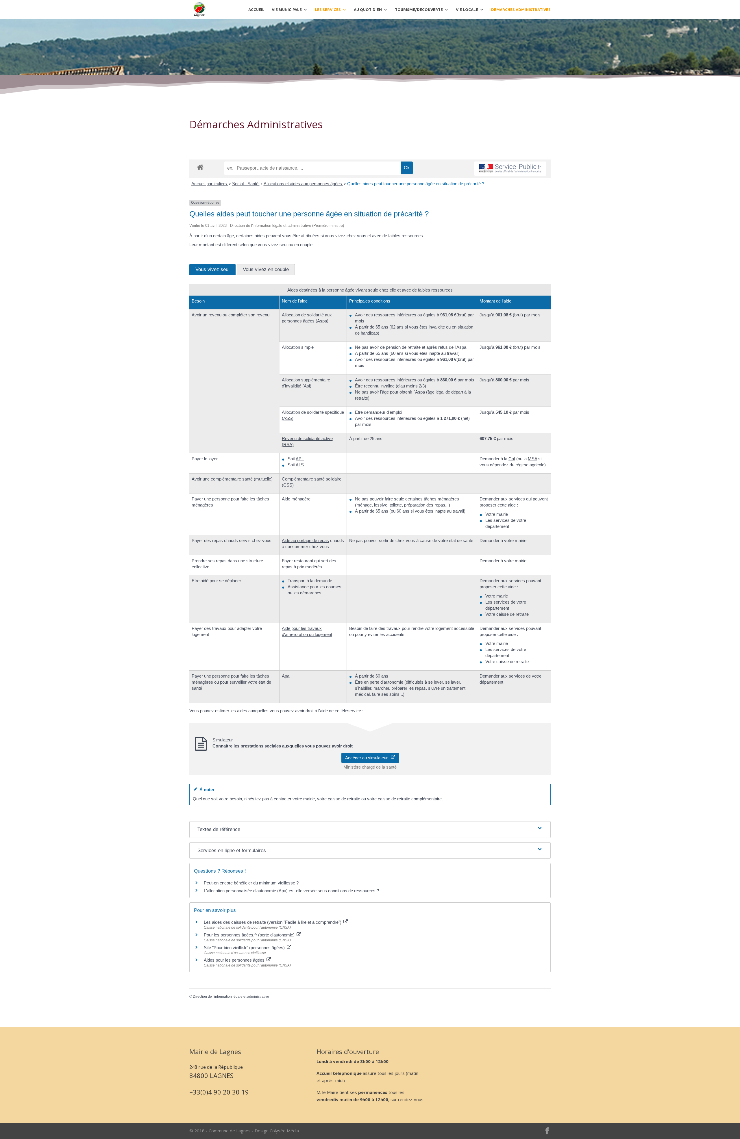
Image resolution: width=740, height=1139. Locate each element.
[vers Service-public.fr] (510, 169)
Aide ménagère (296, 498)
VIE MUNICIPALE (287, 10)
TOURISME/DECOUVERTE (419, 10)
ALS (300, 464)
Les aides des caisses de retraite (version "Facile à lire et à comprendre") (273, 922)
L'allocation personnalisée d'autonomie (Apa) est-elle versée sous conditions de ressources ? (291, 890)
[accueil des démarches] (200, 167)
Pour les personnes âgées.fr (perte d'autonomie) (250, 934)
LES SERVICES (328, 10)
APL (300, 458)
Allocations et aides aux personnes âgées (303, 183)
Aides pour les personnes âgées (235, 960)
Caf (511, 458)
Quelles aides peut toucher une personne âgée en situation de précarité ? (415, 183)
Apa (285, 676)
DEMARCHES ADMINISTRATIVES (521, 10)
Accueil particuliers (209, 183)
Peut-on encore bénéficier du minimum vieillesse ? (251, 882)
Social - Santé (246, 183)
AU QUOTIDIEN (368, 10)
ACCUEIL (256, 10)
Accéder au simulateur (368, 757)
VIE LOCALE (467, 10)
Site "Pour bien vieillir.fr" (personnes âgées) (245, 947)
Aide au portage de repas (305, 540)
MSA (532, 458)
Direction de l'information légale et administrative (231, 997)
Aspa (461, 347)
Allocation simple (298, 347)
